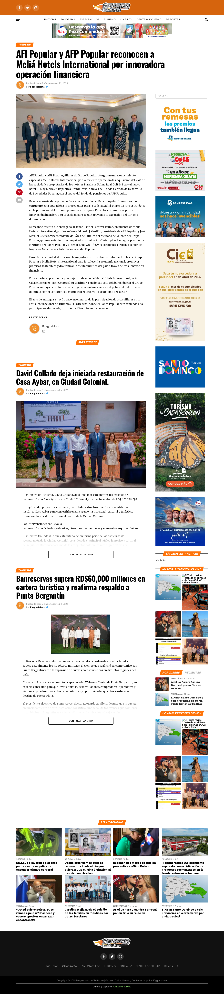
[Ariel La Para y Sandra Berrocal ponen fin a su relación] (168, 624)
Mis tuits (160, 560)
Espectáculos (89, 19)
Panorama (68, 19)
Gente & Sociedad (149, 19)
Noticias (50, 19)
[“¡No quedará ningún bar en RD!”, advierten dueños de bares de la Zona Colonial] (195, 597)
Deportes (173, 19)
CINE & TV (126, 19)
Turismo (110, 19)
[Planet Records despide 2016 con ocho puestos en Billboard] (168, 652)
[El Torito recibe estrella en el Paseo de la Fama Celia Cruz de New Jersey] (195, 579)
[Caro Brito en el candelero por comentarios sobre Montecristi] (195, 624)
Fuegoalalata (37, 86)
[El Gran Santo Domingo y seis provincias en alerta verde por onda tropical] (168, 587)
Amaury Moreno (122, 986)
